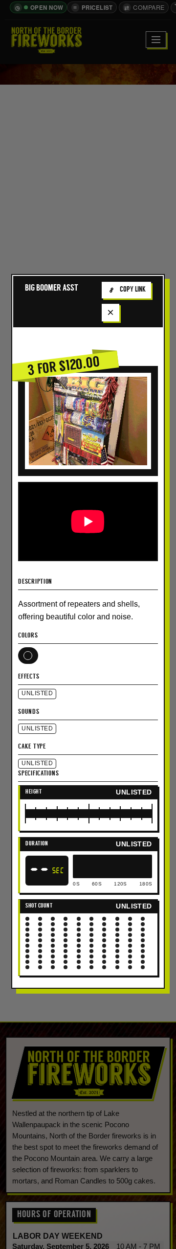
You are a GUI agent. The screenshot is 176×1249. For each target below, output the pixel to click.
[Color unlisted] (27, 655)
